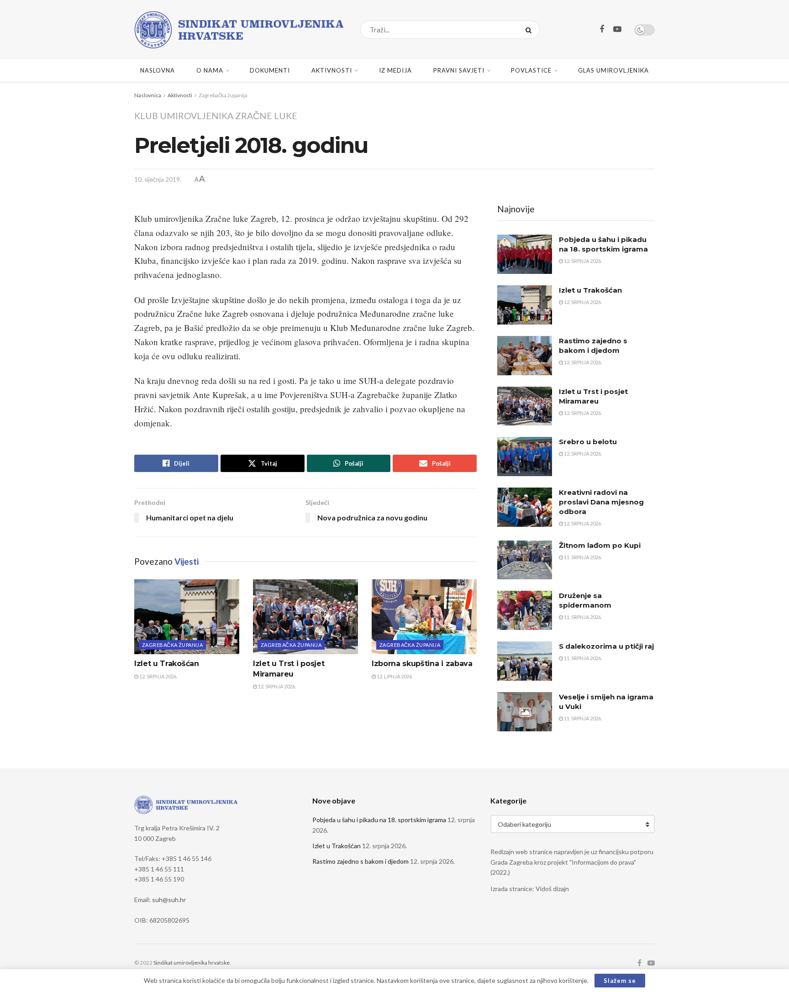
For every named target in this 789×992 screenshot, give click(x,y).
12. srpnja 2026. (157, 676)
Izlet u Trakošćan (166, 663)
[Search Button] (530, 30)
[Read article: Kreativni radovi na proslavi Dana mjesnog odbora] (524, 507)
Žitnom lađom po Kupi (600, 545)
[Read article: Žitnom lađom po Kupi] (524, 560)
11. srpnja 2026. (582, 557)
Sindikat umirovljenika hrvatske (191, 962)
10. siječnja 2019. (157, 179)
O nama (209, 70)
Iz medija (395, 70)
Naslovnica (147, 95)
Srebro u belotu (588, 441)
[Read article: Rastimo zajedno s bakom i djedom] (524, 355)
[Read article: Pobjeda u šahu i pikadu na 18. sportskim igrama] (524, 254)
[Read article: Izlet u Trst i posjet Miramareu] (305, 616)
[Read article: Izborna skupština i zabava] (424, 616)
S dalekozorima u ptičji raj (606, 646)
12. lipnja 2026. (394, 676)
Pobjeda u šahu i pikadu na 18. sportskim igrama (379, 820)
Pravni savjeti (458, 70)
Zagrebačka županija (223, 95)
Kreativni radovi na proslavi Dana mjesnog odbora (601, 502)
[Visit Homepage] (239, 29)
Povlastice (531, 70)
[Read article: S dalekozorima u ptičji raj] (524, 661)
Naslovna (157, 70)
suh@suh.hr (169, 899)
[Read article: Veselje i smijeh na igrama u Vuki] (524, 711)
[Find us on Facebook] (602, 29)
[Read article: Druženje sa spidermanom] (524, 610)
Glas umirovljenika (613, 70)
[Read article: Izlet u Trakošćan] (186, 616)
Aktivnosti (331, 70)
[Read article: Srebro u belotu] (524, 456)
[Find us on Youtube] (617, 29)
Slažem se (620, 980)
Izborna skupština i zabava (422, 663)
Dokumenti (270, 70)
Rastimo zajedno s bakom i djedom (360, 861)
